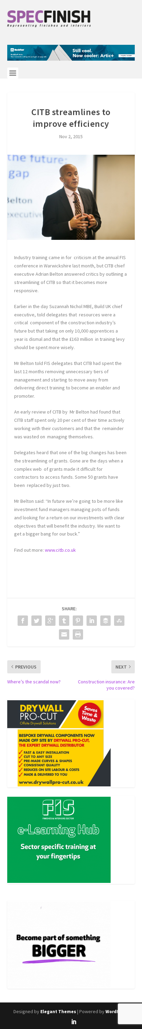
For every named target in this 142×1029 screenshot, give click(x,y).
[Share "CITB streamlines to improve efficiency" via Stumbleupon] (119, 621)
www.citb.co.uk (60, 550)
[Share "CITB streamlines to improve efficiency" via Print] (78, 634)
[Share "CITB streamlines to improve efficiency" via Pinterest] (78, 621)
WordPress (117, 1012)
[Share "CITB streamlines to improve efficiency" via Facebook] (23, 621)
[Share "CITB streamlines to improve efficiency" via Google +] (50, 621)
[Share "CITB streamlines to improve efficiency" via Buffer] (105, 621)
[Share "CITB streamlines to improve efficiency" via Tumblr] (64, 621)
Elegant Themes (58, 1012)
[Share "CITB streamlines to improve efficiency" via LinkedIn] (92, 621)
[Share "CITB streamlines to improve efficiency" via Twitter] (36, 621)
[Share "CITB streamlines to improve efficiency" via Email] (64, 634)
